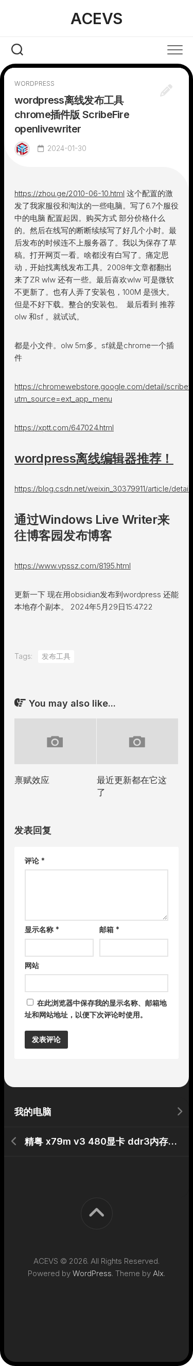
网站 (32, 965)
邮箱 (109, 929)
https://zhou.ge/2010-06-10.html (69, 193)
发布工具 (56, 656)
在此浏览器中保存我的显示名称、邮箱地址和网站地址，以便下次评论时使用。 (96, 1008)
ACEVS (96, 18)
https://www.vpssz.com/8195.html (72, 566)
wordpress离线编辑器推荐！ (93, 458)
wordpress (34, 83)
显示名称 (42, 929)
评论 (35, 860)
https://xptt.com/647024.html (64, 427)
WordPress (92, 1273)
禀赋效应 (31, 780)
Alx (158, 1273)
